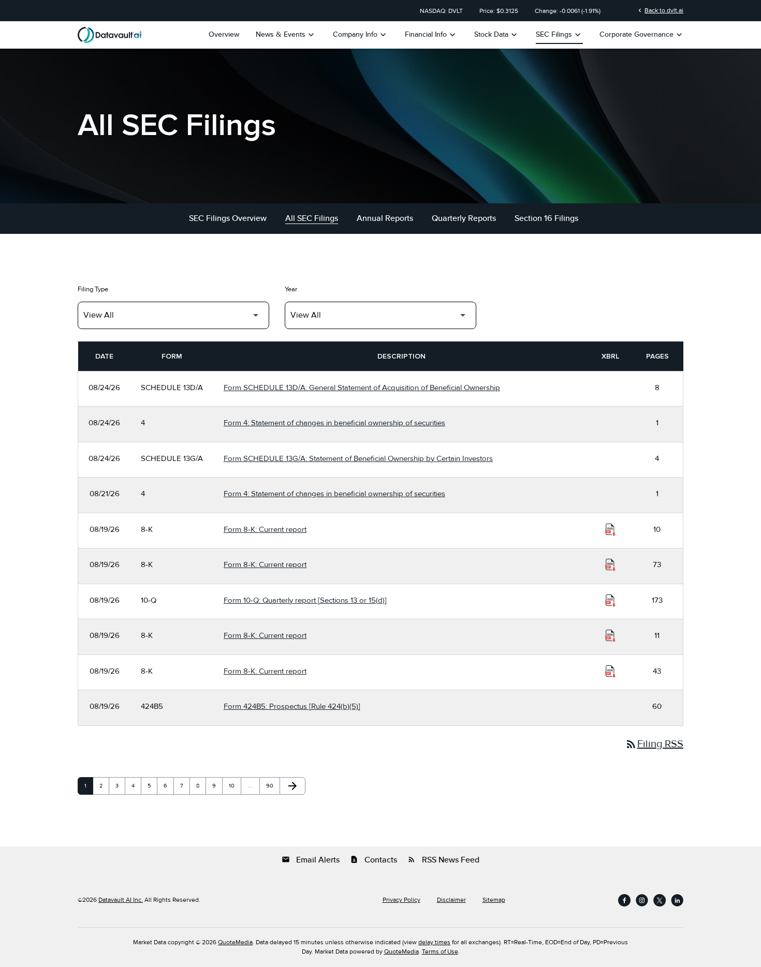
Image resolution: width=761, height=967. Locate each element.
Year (291, 289)
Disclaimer (451, 900)
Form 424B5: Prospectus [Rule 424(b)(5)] (292, 706)
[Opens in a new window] (624, 900)
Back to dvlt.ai (659, 10)
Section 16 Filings (546, 218)
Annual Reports (385, 218)
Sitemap (493, 900)
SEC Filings (559, 34)
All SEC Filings (311, 218)
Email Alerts (311, 860)
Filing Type (93, 289)
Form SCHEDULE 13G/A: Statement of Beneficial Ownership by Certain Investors (358, 458)
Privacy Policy (401, 900)
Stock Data (496, 34)
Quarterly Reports (464, 218)
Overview (224, 34)
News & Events (286, 34)
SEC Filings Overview (228, 218)
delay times (434, 942)
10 (234, 785)
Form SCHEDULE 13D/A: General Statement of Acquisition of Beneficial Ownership (362, 387)
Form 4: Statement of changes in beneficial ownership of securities (334, 422)
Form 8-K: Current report (265, 529)
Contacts (373, 860)
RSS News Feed (443, 860)
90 (272, 785)
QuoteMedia (235, 942)
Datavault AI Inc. (120, 900)
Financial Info (431, 34)
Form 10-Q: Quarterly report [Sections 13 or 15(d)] (305, 600)
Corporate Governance (641, 34)
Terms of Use (440, 952)
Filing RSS (654, 744)
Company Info (360, 34)
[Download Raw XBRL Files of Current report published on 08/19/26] (610, 530)
